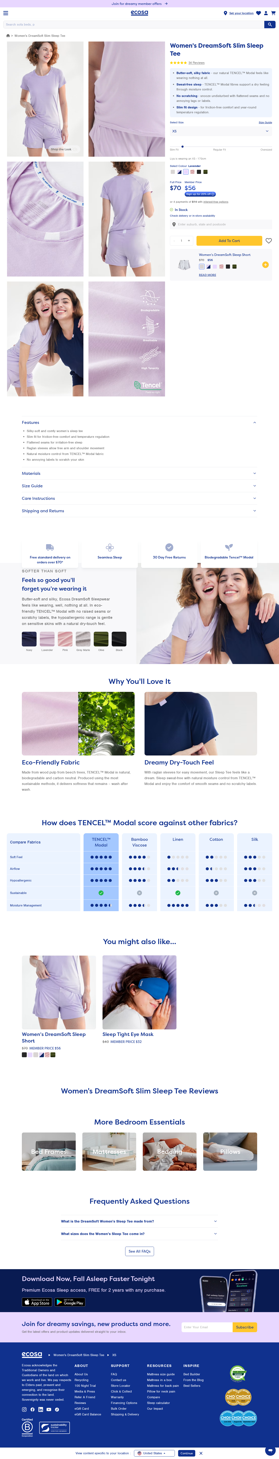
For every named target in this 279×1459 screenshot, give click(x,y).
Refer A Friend (85, 1397)
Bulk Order (119, 1409)
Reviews (80, 1403)
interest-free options (215, 202)
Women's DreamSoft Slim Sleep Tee (79, 1355)
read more (207, 275)
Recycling (81, 1380)
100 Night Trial (85, 1386)
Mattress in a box (159, 1380)
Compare (153, 1397)
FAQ (114, 1374)
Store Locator (120, 1386)
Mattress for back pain (163, 1386)
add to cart (229, 240)
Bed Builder (191, 1374)
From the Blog (193, 1380)
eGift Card (82, 1409)
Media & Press (85, 1391)
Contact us (118, 1380)
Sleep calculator (158, 1403)
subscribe (245, 1327)
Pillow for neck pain (161, 1391)
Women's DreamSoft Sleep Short (225, 254)
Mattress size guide (161, 1374)
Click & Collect (121, 1391)
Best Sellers (191, 1386)
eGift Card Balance (88, 1414)
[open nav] (5, 13)
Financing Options (124, 1403)
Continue (187, 1453)
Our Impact (155, 1409)
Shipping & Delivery (125, 1414)
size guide (265, 122)
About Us (81, 1374)
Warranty (117, 1397)
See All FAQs (140, 1251)
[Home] (8, 35)
